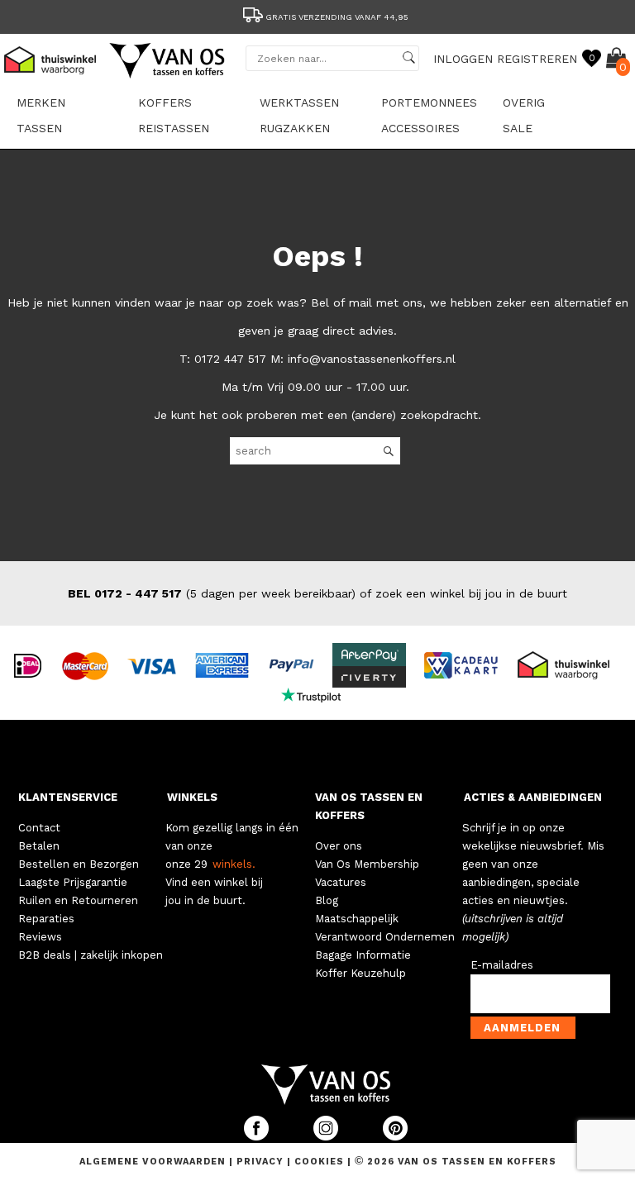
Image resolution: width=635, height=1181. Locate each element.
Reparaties (46, 918)
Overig (524, 102)
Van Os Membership (367, 864)
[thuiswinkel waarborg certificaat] (570, 664)
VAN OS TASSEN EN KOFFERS (369, 806)
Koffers (165, 102)
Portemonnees (429, 102)
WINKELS (192, 797)
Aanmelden (522, 1027)
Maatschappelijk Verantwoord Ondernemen (385, 927)
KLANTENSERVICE (67, 797)
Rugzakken (295, 128)
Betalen (39, 846)
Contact (39, 827)
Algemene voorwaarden (154, 1161)
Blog (326, 900)
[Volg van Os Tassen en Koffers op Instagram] (327, 1137)
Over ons (338, 846)
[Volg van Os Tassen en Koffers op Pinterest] (395, 1137)
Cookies (319, 1161)
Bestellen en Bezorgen (78, 864)
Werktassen (299, 102)
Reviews (40, 937)
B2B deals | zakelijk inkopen (90, 955)
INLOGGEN (463, 58)
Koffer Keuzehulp (360, 973)
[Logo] (167, 75)
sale (517, 128)
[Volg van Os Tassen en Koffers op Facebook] (258, 1137)
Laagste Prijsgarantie (72, 882)
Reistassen (173, 128)
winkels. (233, 864)
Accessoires (420, 128)
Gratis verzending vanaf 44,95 (336, 16)
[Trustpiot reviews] (318, 694)
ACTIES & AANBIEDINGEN (533, 797)
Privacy (261, 1161)
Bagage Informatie (363, 955)
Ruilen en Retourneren (78, 900)
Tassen (39, 128)
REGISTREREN (537, 58)
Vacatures (340, 882)
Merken (41, 102)
